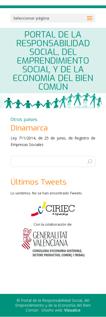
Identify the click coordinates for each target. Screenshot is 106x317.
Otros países (24, 119)
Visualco (72, 310)
